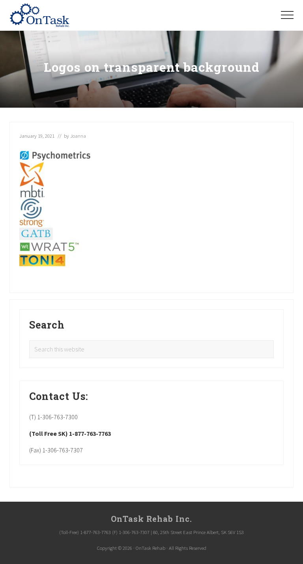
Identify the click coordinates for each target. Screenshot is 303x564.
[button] (287, 15)
